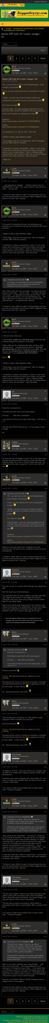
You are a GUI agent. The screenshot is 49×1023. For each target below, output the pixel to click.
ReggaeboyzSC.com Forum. (14, 30)
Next (43, 58)
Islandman (16, 754)
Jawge (15, 442)
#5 (46, 332)
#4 (46, 275)
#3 (46, 220)
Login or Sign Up (40, 2)
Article (22, 198)
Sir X (14, 66)
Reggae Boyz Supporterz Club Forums (28, 28)
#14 (45, 890)
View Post (28, 279)
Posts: (30, 73)
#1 (46, 79)
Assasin (15, 570)
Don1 (14, 632)
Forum (8, 28)
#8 (46, 488)
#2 (46, 181)
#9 (46, 582)
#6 (46, 404)
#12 (45, 767)
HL (13, 392)
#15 (45, 937)
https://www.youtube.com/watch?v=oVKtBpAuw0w (20, 127)
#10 (45, 645)
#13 (45, 812)
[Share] (45, 73)
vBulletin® (34, 1018)
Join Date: (15, 73)
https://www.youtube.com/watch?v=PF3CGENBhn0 (21, 121)
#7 (46, 455)
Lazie (14, 169)
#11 (45, 714)
